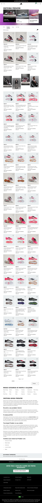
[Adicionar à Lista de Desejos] (13, 34)
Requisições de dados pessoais (20, 487)
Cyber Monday (5, 482)
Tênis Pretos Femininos (35, 390)
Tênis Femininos (5, 392)
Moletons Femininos (35, 394)
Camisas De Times (29, 390)
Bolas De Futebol (23, 394)
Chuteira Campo (29, 394)
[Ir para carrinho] (40, 4)
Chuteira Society (16, 390)
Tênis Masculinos (11, 392)
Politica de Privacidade (30, 490)
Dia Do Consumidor (11, 390)
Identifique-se (11, 461)
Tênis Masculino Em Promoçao (36, 392)
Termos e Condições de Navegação (32, 487)
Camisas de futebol (8, 440)
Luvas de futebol (8, 447)
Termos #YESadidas (18, 493)
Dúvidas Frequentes (18, 477)
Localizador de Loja (6, 477)
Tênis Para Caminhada (5, 394)
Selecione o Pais (17, 490)
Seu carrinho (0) (30, 461)
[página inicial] (21, 4)
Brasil (23, 496)
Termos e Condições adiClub (7, 493)
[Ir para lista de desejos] (4, 4)
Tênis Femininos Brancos (17, 394)
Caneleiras (7, 445)
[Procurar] (38, 4)
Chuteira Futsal (22, 390)
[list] (21, 27)
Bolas (6, 449)
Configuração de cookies (7, 487)
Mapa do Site (29, 477)
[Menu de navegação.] (1, 4)
